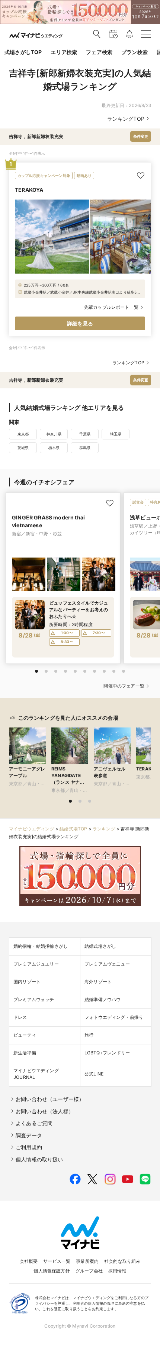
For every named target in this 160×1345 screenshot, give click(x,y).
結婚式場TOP (73, 829)
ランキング (104, 829)
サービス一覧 (56, 1261)
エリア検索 (64, 52)
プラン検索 (134, 52)
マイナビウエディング (31, 829)
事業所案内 (87, 1261)
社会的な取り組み (122, 1261)
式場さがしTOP (23, 52)
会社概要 (29, 1261)
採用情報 (117, 1271)
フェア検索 (99, 52)
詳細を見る (80, 323)
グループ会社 (89, 1271)
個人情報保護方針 (51, 1271)
